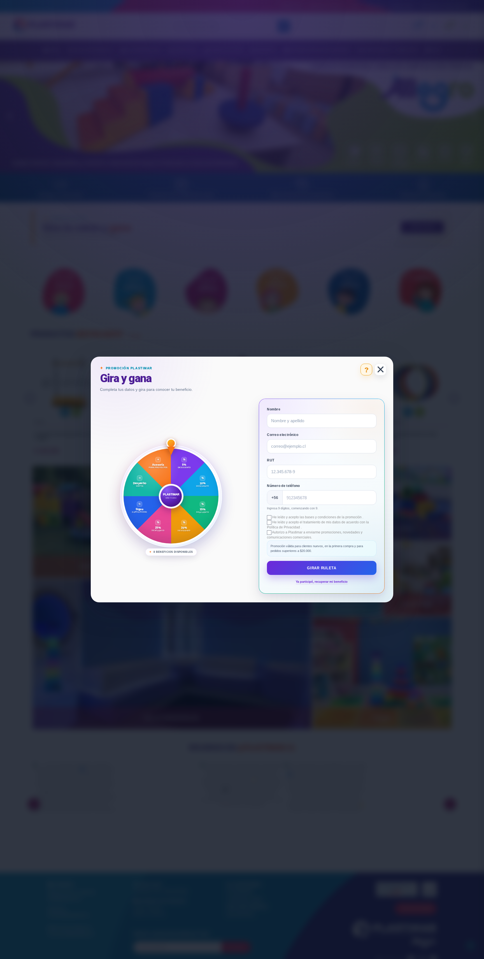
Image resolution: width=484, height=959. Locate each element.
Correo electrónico (282, 435)
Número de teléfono (283, 486)
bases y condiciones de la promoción (333, 517)
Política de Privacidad (284, 527)
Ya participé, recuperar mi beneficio (322, 581)
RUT (270, 460)
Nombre (273, 409)
